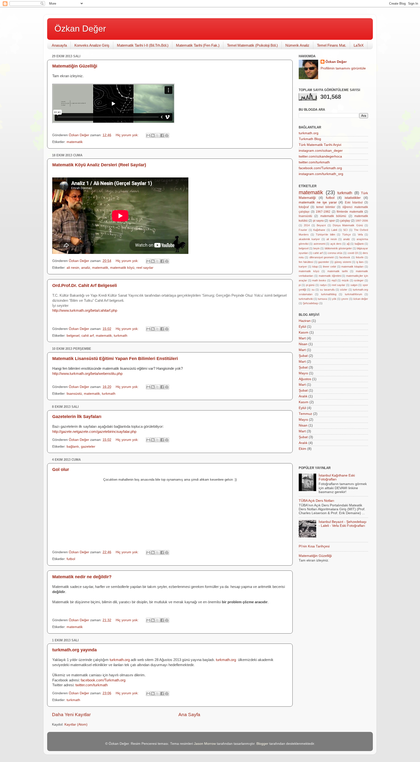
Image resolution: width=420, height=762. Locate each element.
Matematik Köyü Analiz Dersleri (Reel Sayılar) (99, 164)
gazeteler (88, 446)
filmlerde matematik (350, 211)
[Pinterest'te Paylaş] (166, 135)
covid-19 (353, 252)
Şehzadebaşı (310, 303)
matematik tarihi (337, 271)
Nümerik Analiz (297, 45)
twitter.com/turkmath (91, 685)
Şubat (303, 356)
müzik (345, 280)
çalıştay (345, 220)
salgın (354, 285)
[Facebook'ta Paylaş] (162, 135)
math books (319, 280)
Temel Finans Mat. (331, 45)
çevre (344, 298)
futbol (71, 559)
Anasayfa (59, 45)
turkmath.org (308, 133)
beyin (316, 248)
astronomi (319, 243)
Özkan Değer (80, 28)
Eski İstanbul (354, 202)
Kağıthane (319, 229)
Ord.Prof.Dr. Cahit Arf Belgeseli (84, 285)
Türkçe (346, 234)
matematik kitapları (352, 266)
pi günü (310, 285)
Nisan (303, 344)
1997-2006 (361, 220)
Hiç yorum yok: (128, 135)
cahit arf (87, 335)
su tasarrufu (327, 289)
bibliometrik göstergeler (338, 248)
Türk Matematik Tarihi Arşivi (320, 145)
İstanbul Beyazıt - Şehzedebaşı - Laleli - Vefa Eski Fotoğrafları (343, 524)
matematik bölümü (333, 216)
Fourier (303, 229)
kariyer (303, 266)
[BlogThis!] (152, 135)
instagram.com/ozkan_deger (321, 150)
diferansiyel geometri (321, 257)
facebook (344, 257)
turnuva (322, 298)
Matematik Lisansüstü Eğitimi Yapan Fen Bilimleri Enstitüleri (115, 358)
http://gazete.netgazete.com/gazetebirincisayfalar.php (94, 432)
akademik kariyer (309, 239)
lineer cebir (329, 266)
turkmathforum (353, 294)
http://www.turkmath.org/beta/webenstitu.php (87, 374)
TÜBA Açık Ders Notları (316, 500)
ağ (348, 243)
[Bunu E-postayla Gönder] (148, 135)
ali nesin (73, 267)
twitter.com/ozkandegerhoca (320, 156)
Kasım (303, 332)
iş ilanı (360, 261)
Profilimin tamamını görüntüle (343, 68)
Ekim (302, 449)
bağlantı (73, 446)
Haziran (305, 321)
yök (334, 298)
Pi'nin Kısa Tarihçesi (314, 546)
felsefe (360, 257)
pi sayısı (318, 220)
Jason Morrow (205, 743)
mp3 (334, 280)
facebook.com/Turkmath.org (103, 680)
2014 (307, 225)
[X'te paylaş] (157, 135)
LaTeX (359, 45)
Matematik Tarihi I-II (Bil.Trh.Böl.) (142, 45)
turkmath (120, 335)
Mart (302, 338)
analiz (85, 267)
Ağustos (305, 379)
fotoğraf (304, 207)
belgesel (73, 335)
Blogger (262, 743)
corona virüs (335, 252)
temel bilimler (325, 207)
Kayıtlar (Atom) (76, 724)
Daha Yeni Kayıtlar (71, 714)
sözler (343, 289)
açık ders (335, 243)
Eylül (302, 326)
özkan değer (360, 298)
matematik (75, 142)
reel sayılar (144, 267)
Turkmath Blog (310, 139)
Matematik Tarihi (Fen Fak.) (197, 45)
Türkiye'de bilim (325, 234)
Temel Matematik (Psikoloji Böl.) (252, 45)
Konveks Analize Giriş (91, 45)
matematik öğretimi (330, 275)
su (313, 289)
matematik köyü (122, 267)
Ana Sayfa (189, 714)
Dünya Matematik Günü (348, 225)
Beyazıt (321, 225)
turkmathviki (306, 298)
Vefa (360, 234)
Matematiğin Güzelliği (74, 66)
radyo (323, 285)
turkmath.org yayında (74, 649)
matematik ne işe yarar (318, 202)
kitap (315, 266)
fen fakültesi (306, 261)
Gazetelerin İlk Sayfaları (76, 416)
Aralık (303, 396)
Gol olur (60, 469)
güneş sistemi (342, 261)
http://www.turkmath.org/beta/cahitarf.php (84, 310)
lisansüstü (74, 393)
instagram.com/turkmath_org (321, 174)
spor (332, 220)
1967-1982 (323, 211)
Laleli (334, 229)
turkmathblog (328, 294)
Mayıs (303, 373)
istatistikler (353, 198)
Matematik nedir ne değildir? (82, 576)
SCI (345, 229)
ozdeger (359, 280)
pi (300, 285)
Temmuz (305, 414)
